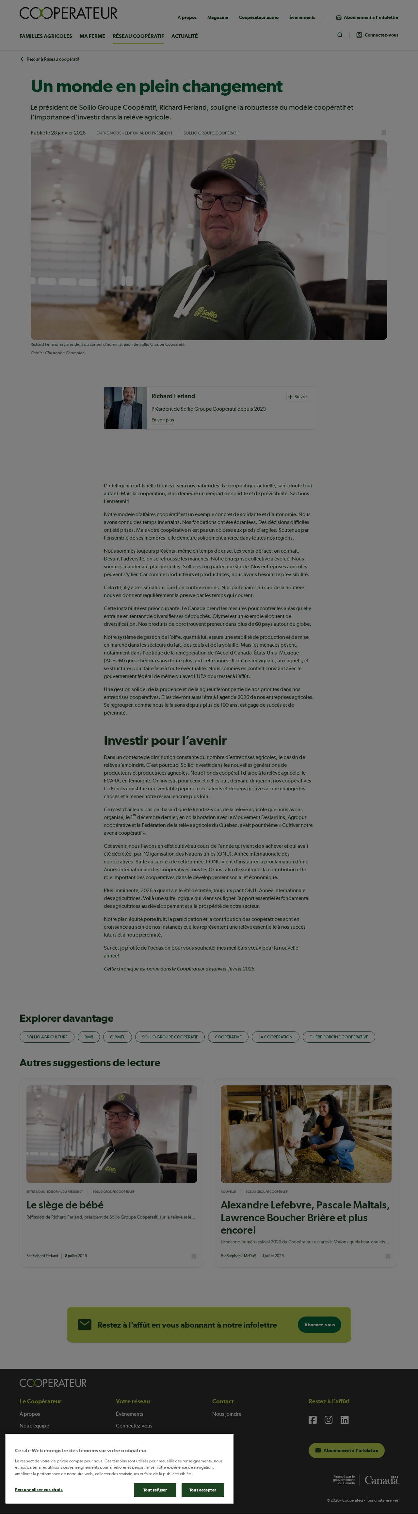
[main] (119, 1469)
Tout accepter (202, 1490)
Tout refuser (155, 1490)
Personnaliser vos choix (39, 1489)
